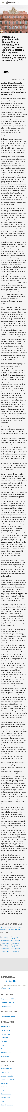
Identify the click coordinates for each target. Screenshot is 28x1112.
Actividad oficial (5, 1034)
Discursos (4, 1041)
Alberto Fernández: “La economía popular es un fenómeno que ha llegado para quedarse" (11, 928)
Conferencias (4, 1038)
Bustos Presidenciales (7, 1105)
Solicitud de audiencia (7, 1006)
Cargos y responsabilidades (8, 999)
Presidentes (4, 1083)
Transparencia (5, 1056)
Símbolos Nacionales (7, 1076)
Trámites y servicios (6, 1027)
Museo (3, 1101)
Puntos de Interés (6, 1094)
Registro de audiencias (7, 1003)
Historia (3, 1090)
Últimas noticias (5, 1030)
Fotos (2, 1045)
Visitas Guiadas (5, 1097)
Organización (5, 1072)
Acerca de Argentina (6, 1069)
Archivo (3, 1049)
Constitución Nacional (7, 1080)
